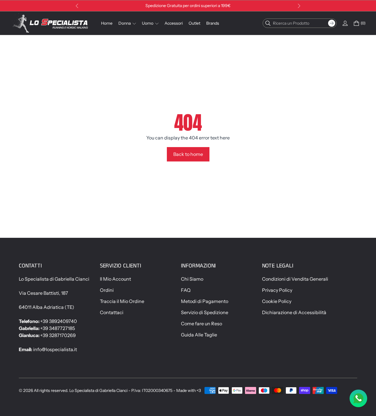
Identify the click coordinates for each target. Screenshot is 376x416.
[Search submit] (331, 23)
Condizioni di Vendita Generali (295, 279)
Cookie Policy (276, 301)
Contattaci (111, 312)
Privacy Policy (277, 290)
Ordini (107, 290)
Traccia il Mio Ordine (122, 301)
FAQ (186, 290)
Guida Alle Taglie (199, 335)
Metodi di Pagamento (204, 301)
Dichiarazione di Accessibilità (294, 312)
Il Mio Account (115, 279)
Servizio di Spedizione (204, 312)
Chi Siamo (192, 279)
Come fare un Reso (201, 323)
